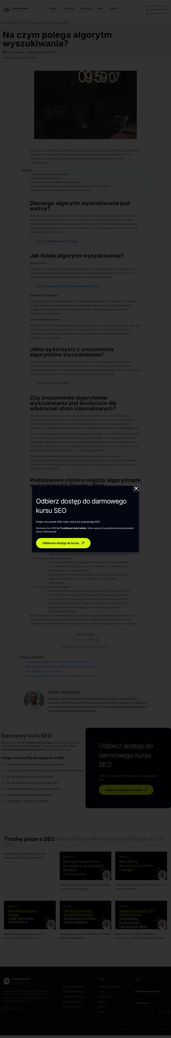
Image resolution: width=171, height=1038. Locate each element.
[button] (136, 488)
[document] (85, 519)
